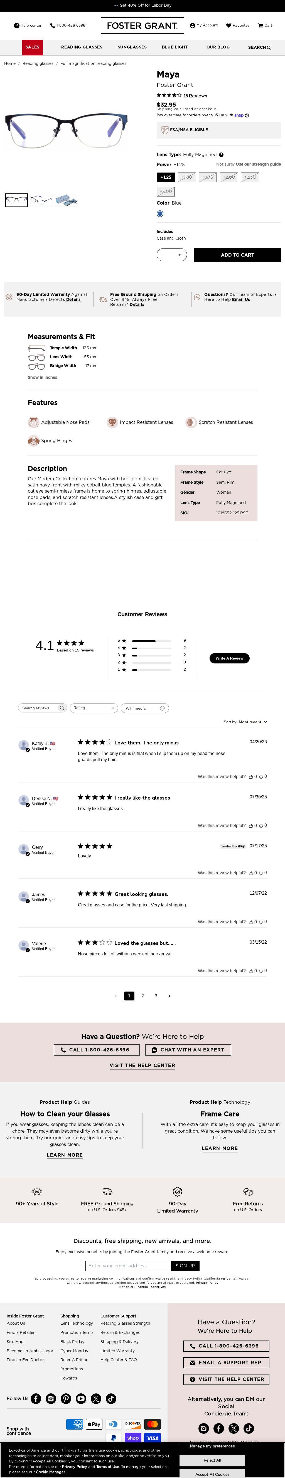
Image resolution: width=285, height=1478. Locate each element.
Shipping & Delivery (119, 1342)
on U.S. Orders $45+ (107, 1210)
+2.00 (230, 178)
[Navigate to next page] (169, 996)
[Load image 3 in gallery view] (66, 200)
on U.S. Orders (248, 1210)
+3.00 (167, 193)
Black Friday (72, 1342)
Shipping (165, 109)
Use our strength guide (258, 164)
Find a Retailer (21, 1333)
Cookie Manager (50, 1472)
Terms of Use (107, 1467)
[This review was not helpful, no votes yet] (261, 776)
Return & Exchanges (120, 1333)
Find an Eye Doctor (25, 1360)
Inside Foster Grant (25, 1316)
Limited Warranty (117, 1351)
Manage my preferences (212, 1446)
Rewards (68, 1378)
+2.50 (251, 178)
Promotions (71, 1369)
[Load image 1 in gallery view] (17, 200)
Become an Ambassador (30, 1351)
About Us (16, 1323)
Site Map (15, 1342)
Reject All (212, 1460)
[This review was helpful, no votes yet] (251, 776)
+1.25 (168, 178)
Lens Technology (76, 1323)
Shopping (69, 1316)
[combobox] (94, 708)
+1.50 (188, 178)
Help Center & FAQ (118, 1360)
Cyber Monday (74, 1351)
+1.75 (210, 178)
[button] (82, 47)
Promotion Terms (77, 1333)
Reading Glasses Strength (125, 1323)
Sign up (185, 1266)
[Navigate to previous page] (115, 996)
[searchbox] (37, 708)
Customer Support (118, 1316)
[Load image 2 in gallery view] (41, 200)
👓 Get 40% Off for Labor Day (142, 6)
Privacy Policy (74, 1467)
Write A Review (230, 658)
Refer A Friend (74, 1360)
